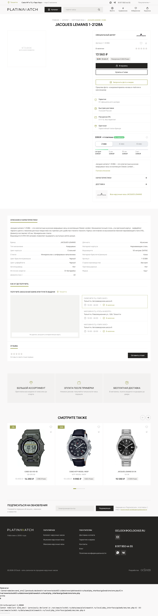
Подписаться (104, 508)
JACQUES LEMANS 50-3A (127, 471)
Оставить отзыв (137, 355)
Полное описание (103, 170)
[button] (142, 417)
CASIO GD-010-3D (31, 471)
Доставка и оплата (87, 535)
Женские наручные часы (53, 544)
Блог (81, 548)
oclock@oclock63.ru (130, 530)
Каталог (54, 9)
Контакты (83, 544)
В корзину (123, 66)
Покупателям (143, 2)
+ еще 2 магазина (50, 2)
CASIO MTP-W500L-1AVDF (79, 471)
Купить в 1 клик (121, 72)
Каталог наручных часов (54, 535)
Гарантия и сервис (87, 539)
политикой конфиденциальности (134, 509)
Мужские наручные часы (53, 539)
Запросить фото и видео (123, 82)
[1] (99, 9)
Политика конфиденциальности (92, 553)
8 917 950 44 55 (124, 2)
